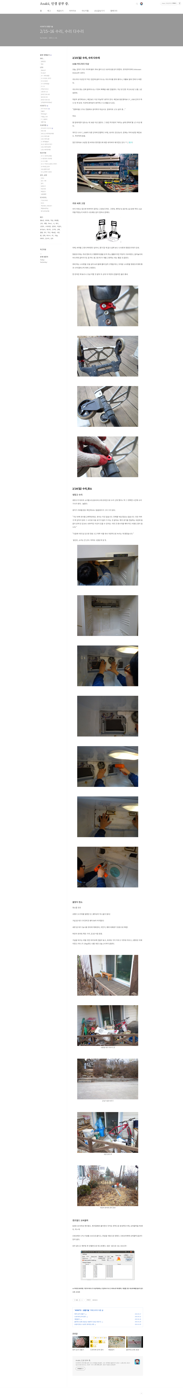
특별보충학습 (44, 208)
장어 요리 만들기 (79, 1314)
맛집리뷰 (43, 189)
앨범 (41, 232)
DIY (45, 232)
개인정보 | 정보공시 (46, 206)
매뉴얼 (53, 232)
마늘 (56, 235)
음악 (42, 183)
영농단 (42, 220)
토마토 (47, 220)
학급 (52, 220)
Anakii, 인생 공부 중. (54, 3)
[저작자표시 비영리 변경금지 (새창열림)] (95, 1300)
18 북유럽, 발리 (45, 166)
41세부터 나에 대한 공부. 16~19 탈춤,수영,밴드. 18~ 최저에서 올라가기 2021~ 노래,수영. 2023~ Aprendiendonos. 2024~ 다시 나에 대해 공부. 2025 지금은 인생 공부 (103, 1364)
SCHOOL (43, 197)
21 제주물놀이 (45, 142)
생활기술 (86, 1310)
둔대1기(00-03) (45, 100)
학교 (49, 232)
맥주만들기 (44, 114)
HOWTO (78, 1310)
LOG (41, 67)
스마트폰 (48, 226)
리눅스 (50, 223)
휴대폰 (56, 220)
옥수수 (49, 235)
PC (53, 235)
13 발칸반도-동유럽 (46, 158)
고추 (41, 223)
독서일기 (43, 73)
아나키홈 (85, 10)
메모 (42, 64)
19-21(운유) (44, 81)
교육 (58, 229)
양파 (44, 235)
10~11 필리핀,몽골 (46, 156)
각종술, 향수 (44, 117)
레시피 (49, 229)
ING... (42, 58)
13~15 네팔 (44, 161)
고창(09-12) (44, 92)
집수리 (47, 238)
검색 (137, 3)
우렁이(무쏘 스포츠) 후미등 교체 (84, 1324)
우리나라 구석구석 (46, 128)
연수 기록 (43, 181)
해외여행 (43, 153)
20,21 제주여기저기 (46, 144)
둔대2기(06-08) (45, 94)
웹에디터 (113, 10)
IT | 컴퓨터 (44, 119)
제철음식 (43, 191)
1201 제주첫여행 (46, 150)
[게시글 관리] (82, 1300)
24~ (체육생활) (45, 76)
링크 (130, 142)
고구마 (54, 229)
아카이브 (72, 10)
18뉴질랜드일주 (45, 169)
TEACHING (44, 200)
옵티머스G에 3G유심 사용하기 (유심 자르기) (87, 1322)
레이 (57, 223)
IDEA (42, 178)
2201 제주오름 (45, 139)
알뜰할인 (43, 61)
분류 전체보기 (45, 55)
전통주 (43, 111)
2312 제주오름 (45, 136)
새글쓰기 (60, 10)
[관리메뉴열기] (179, 3)
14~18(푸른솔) (45, 84)
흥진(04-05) (44, 97)
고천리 (42, 226)
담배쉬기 (43, 186)
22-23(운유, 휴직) (46, 78)
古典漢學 (43, 194)
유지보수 (42, 229)
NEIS (42, 203)
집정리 (54, 226)
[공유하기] (79, 1300)
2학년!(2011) (45, 89)
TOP (141, 1393)
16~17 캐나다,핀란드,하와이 (49, 164)
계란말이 (77, 1319)
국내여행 (43, 125)
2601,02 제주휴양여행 (47, 133)
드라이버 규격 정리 (80, 1316)
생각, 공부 (43, 175)
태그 (49, 10)
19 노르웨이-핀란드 (46, 172)
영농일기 (43, 70)
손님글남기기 (99, 10)
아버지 (42, 238)
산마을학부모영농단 (46, 102)
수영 (58, 232)
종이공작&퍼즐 (45, 211)
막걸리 (59, 226)
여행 (45, 223)
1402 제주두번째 (46, 147)
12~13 (43, 86)
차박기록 (43, 131)
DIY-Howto (44, 109)
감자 (52, 238)
